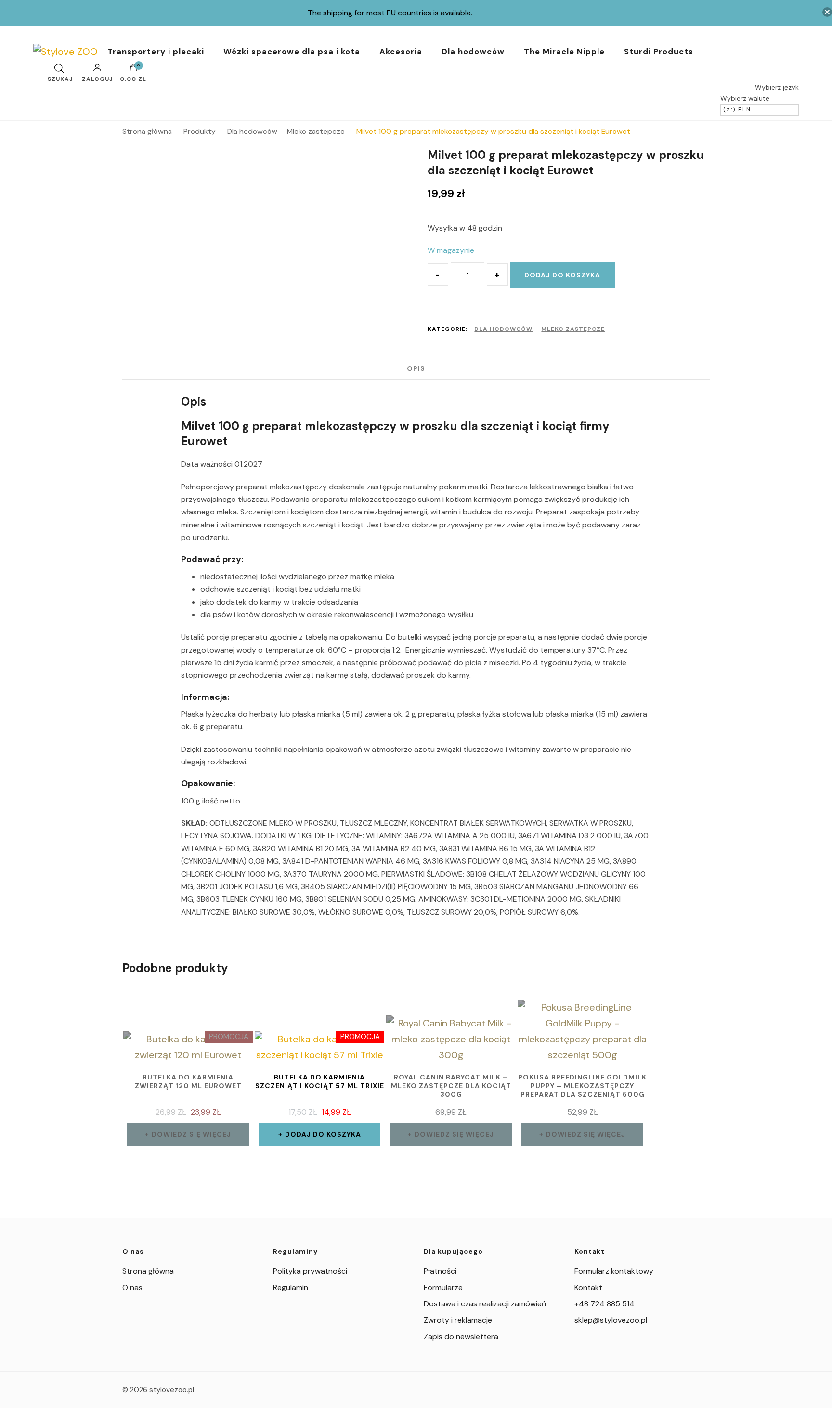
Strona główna (148, 1271)
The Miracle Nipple (564, 51)
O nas (132, 1287)
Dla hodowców (473, 51)
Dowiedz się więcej (191, 1134)
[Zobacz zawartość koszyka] (133, 70)
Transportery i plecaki (155, 51)
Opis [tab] (416, 368)
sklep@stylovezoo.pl (610, 1320)
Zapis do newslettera (461, 1336)
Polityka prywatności (310, 1271)
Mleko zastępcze (573, 329)
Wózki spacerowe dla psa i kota (291, 51)
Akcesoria (400, 51)
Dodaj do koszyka (562, 275)
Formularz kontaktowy (613, 1271)
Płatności (440, 1271)
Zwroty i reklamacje (458, 1320)
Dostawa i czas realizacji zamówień (485, 1304)
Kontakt (588, 1287)
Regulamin (290, 1287)
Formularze (443, 1287)
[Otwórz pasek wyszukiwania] (59, 68)
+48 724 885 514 (604, 1304)
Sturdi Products (658, 51)
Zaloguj (97, 78)
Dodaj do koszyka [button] (323, 1134)
